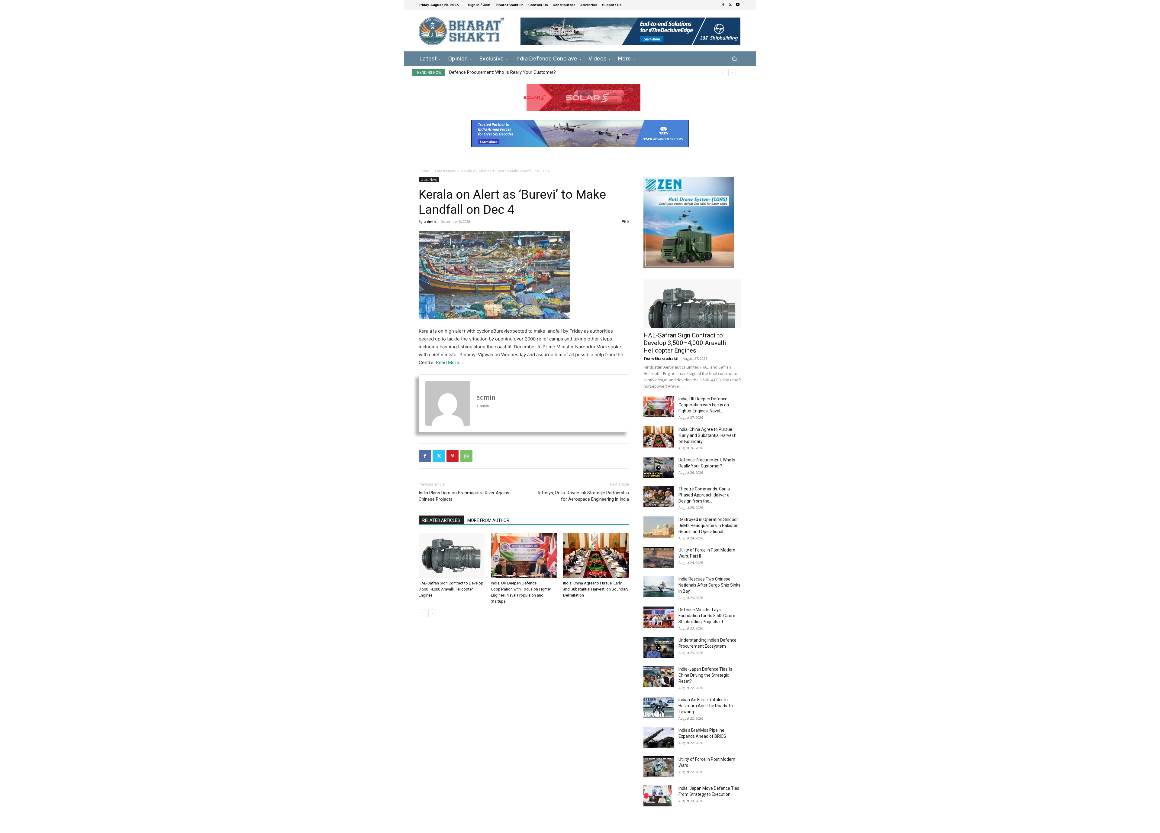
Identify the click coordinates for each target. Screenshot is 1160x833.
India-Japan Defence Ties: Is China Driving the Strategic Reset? (705, 675)
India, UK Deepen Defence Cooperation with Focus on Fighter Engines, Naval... (703, 404)
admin (430, 221)
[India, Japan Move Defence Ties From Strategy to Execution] (657, 795)
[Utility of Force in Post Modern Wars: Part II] (658, 557)
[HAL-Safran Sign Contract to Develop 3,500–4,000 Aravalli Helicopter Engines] (452, 555)
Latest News (445, 171)
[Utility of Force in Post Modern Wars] (658, 766)
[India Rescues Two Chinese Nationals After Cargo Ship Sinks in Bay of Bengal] (658, 586)
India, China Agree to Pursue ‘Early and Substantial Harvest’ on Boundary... (707, 435)
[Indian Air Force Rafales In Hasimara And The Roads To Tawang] (658, 707)
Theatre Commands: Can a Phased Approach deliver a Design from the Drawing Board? (541, 72)
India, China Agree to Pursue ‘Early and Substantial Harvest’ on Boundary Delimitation (595, 589)
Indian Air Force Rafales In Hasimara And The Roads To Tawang (705, 705)
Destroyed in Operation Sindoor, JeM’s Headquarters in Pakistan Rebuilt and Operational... (708, 525)
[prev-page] (422, 613)
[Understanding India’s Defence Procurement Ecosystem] (658, 647)
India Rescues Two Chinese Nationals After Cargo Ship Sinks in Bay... (709, 585)
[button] (734, 58)
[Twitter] (730, 4)
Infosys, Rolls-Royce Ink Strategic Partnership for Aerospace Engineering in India (583, 496)
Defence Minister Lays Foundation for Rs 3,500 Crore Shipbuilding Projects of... (706, 615)
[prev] (722, 72)
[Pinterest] (452, 456)
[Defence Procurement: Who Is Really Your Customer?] (658, 467)
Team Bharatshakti (660, 358)
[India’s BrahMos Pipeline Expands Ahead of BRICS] (658, 737)
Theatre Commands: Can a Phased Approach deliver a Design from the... (704, 494)
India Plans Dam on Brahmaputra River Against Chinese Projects (465, 496)
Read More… (449, 362)
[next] (732, 72)
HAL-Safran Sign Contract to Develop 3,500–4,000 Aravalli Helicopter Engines (451, 589)
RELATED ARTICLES (441, 520)
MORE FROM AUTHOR (488, 520)
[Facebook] (723, 4)
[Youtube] (737, 4)
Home (424, 171)
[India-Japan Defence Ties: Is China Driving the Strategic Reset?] (658, 676)
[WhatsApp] (466, 456)
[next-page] (432, 613)
